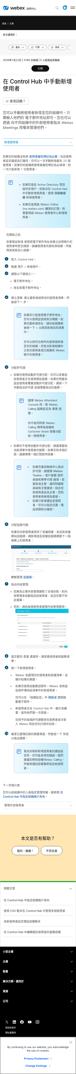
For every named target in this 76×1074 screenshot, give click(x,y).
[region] (38, 1055)
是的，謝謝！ (25, 851)
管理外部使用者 (14, 805)
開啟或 (52, 697)
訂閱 (40, 68)
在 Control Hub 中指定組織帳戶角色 (26, 900)
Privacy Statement (36, 1058)
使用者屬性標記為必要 (43, 156)
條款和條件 (10, 1027)
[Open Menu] (72, 7)
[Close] (70, 1042)
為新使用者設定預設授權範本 (22, 921)
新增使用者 (11, 142)
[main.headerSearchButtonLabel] (57, 6)
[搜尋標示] (57, 8)
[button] (64, 7)
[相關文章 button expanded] (70, 888)
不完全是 (51, 851)
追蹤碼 (27, 577)
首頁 (4, 23)
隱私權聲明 (10, 1032)
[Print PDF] (28, 69)
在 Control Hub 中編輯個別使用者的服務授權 (32, 932)
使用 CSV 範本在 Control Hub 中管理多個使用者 (34, 911)
